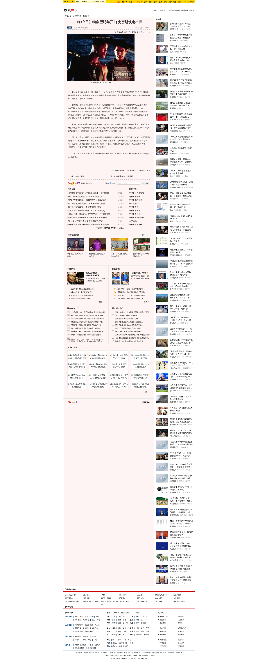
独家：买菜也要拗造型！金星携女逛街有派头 (87, 315)
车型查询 (181, 640)
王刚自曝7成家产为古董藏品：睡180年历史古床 (132, 335)
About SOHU (146, 653)
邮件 (170, 2)
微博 (179, 2)
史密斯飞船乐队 (135, 224)
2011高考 (158, 601)
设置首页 (79, 653)
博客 (175, 2)
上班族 (139, 595)
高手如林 (140, 598)
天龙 (108, 643)
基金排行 (181, 617)
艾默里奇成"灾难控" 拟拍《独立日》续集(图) (86, 210)
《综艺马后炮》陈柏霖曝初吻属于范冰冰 (130, 292)
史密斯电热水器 (135, 200)
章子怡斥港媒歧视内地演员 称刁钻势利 (129, 325)
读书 (137, 631)
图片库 (97, 645)
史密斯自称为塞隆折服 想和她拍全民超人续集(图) (88, 224)
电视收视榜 (89, 631)
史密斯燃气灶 (134, 214)
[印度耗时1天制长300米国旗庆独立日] (141, 244)
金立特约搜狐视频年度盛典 (179, 10)
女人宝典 (181, 643)
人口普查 (176, 598)
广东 (129, 640)
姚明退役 (86, 598)
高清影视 (86, 620)
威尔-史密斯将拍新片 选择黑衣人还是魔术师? (87, 200)
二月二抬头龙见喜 (76, 176)
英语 (147, 628)
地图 (121, 646)
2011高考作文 (142, 601)
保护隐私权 (136, 653)
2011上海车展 (106, 598)
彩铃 (126, 643)
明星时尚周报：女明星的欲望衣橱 (81, 295)
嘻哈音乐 (78, 640)
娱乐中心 (69, 612)
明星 (76, 617)
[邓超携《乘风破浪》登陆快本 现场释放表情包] (98, 357)
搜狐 (77, 2)
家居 (119, 623)
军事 (114, 617)
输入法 (114, 646)
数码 (114, 635)
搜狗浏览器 (164, 640)
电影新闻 (86, 16)
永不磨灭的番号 (71, 595)
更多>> (147, 392)
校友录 (146, 635)
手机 (119, 635)
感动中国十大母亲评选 (91, 601)
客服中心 (120, 653)
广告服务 (112, 653)
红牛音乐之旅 (163, 10)
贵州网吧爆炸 (124, 601)
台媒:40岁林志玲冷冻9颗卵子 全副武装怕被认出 (132, 338)
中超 (142, 617)
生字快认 (163, 646)
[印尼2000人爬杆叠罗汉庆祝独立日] (119, 244)
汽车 (146, 2)
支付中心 (96, 653)
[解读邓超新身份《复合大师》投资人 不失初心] (119, 377)
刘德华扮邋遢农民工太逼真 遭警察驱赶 (129, 322)
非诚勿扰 (158, 598)
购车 (114, 623)
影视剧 (143, 623)
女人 (155, 2)
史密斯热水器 (134, 210)
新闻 (108, 617)
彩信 (131, 643)
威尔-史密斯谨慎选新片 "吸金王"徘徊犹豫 (85, 196)
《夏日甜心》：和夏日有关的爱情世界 (129, 299)
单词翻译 (181, 635)
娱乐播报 (78, 620)
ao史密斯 (133, 221)
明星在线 (78, 628)
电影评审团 (79, 631)
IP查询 (180, 623)
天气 (114, 631)
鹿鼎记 (114, 643)
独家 (84, 640)
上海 (124, 640)
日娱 (95, 640)
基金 (124, 620)
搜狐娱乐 (68, 16)
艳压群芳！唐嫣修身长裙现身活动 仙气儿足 (86, 325)
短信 (121, 643)
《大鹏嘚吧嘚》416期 (139, 273)
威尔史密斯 (133, 203)
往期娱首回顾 (91, 648)
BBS (184, 2)
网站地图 (163, 653)
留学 (142, 628)
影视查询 (163, 620)
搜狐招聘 (104, 653)
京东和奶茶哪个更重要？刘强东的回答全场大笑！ (88, 319)
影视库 (83, 645)
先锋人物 (95, 628)
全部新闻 (171, 653)
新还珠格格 (69, 598)
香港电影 (93, 636)
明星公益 (78, 636)
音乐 (92, 617)
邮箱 (119, 640)
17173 (90, 2)
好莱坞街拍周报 (84, 299)
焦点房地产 (97, 2)
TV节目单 (163, 643)
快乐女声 (122, 595)
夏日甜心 (86, 595)
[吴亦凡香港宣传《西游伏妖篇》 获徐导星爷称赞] (77, 357)
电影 (81, 617)
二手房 (125, 623)
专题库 (90, 645)
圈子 (114, 640)
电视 (86, 617)
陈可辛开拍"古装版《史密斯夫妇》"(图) (84, 207)
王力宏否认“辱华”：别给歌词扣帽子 (128, 332)
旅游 (108, 631)
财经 (108, 620)
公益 (119, 617)
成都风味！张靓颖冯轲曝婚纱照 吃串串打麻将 (87, 332)
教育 (131, 628)
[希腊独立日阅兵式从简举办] (75, 244)
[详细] (101, 281)
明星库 (77, 645)
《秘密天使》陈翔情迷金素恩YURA (81, 289)
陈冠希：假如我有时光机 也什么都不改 (129, 341)
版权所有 (152, 656)
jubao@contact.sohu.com (138, 659)
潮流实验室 (89, 625)
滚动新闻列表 (79, 648)
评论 (124, 617)
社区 (93, 620)
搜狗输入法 (164, 617)
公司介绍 (155, 653)
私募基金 (122, 598)
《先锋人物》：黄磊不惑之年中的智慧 (129, 289)
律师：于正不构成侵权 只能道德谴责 (128, 328)
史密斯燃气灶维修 (136, 217)
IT (142, 2)
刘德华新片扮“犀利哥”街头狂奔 (126, 315)
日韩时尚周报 (74, 299)
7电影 (103, 595)
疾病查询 (163, 631)
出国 (137, 628)
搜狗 (103, 2)
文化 (131, 631)
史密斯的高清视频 (136, 193)
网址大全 (163, 635)
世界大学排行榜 (179, 601)
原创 (142, 631)
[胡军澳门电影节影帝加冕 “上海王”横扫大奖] (140, 377)
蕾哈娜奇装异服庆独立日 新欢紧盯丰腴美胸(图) (88, 217)
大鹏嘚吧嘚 (79, 625)
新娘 (119, 628)
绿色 (147, 631)
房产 (150, 2)
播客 (165, 2)
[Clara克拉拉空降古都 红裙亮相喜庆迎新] (140, 357)
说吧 (126, 646)
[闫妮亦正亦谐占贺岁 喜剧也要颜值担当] (77, 377)
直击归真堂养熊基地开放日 (121, 176)
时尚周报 (86, 628)
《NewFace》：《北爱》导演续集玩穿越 (130, 295)
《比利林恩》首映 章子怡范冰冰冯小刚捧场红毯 (88, 312)
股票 (114, 620)
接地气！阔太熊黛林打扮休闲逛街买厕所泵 (86, 335)
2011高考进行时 (161, 595)
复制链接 (135, 32)
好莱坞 (85, 636)
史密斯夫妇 (133, 207)
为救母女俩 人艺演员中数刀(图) (126, 319)
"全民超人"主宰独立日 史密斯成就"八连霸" (85, 221)
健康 (119, 631)
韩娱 (90, 640)
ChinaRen (83, 2)
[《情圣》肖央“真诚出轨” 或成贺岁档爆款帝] (98, 377)
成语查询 (163, 623)
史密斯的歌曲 (134, 196)
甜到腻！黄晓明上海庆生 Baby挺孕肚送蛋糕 (86, 341)
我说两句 (191, 2)
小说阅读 (181, 646)
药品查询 (181, 620)
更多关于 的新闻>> (110, 228)
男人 (124, 635)
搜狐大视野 (177, 595)
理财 (119, 620)
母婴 (114, 628)
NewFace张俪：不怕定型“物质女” (81, 292)
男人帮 (191, 10)
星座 (124, 628)
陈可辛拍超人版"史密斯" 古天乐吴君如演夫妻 (87, 203)
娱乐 (130, 2)
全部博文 (179, 653)
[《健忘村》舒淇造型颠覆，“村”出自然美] (119, 357)
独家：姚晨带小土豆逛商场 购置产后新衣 (85, 328)
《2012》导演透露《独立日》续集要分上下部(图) (88, 193)
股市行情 (163, 628)
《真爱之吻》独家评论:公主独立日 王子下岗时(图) (89, 214)
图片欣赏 (181, 631)
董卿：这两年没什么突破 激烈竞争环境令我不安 (132, 312)
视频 (160, 2)
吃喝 (124, 631)
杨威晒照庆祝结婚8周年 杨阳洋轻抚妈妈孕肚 (87, 322)
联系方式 (127, 653)
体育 (123, 2)
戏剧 (97, 617)
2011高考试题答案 (72, 601)
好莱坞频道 (77, 16)
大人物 (97, 625)
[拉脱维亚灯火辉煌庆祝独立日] (97, 244)
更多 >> (102, 302)
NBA (137, 617)
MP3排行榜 (182, 628)
